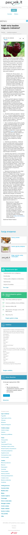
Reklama (16, 14)
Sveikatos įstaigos (5, 428)
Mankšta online (4, 490)
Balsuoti (6, 395)
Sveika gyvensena (5, 485)
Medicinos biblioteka (6, 480)
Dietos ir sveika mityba (6, 501)
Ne (7, 384)
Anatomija (3, 469)
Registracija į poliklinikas (6, 434)
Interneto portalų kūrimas (14, 530)
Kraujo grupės (4, 467)
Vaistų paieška (4, 440)
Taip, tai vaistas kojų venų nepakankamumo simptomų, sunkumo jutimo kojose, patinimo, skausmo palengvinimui (15, 390)
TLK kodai (3, 420)
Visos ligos (6, 287)
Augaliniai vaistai (5, 453)
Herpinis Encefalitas (9, 284)
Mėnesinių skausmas (6, 462)
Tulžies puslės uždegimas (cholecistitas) (14, 279)
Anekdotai (3, 482)
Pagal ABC (3, 416)
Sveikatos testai (4, 478)
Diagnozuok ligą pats (6, 424)
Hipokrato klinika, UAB (11, 306)
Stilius (2, 516)
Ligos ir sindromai (5, 413)
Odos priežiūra (4, 513)
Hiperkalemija (7, 281)
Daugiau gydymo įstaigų (12, 318)
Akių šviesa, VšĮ (9, 314)
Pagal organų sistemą (6, 418)
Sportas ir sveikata (5, 511)
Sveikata (3, 460)
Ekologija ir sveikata (5, 503)
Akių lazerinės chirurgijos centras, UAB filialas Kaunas (15, 310)
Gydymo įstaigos (5, 430)
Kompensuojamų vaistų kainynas (8, 448)
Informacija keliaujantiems (7, 475)
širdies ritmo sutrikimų (19, 216)
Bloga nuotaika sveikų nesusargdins (17, 256)
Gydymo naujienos (5, 495)
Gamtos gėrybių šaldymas (18, 246)
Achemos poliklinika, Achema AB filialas (15, 303)
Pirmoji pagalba (4, 471)
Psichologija (4, 498)
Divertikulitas (7, 276)
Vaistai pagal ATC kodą (6, 444)
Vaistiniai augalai (5, 457)
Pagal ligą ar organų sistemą (7, 446)
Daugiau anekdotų (7, 370)
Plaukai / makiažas (5, 508)
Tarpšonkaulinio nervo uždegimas (12, 273)
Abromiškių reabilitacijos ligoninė (14, 299)
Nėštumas (3, 422)
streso (12, 131)
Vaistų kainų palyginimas (7, 450)
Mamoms (3, 465)
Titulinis (3, 32)
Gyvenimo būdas (5, 488)
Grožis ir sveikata (5, 506)
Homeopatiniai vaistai (6, 455)
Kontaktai (10, 14)
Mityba (5, 39)
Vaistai (2, 437)
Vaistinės (3, 432)
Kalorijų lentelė (15, 237)
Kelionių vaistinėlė (5, 473)
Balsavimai (6, 400)
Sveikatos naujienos (12, 32)
